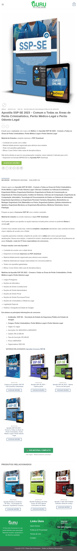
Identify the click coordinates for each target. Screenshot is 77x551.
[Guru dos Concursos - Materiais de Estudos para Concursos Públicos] (38, 4)
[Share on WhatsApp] (3, 168)
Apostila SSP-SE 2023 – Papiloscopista (38, 385)
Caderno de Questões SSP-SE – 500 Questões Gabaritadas (14, 385)
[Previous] (1, 492)
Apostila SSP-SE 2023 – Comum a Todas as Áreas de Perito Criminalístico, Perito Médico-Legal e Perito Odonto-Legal (14, 431)
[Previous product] (7, 126)
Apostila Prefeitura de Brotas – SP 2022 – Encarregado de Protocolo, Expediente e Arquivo (13, 503)
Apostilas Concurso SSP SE (35, 349)
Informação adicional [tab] (19, 180)
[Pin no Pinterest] (17, 168)
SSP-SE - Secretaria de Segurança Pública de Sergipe (38, 109)
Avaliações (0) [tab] (34, 180)
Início (4, 109)
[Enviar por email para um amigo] (14, 168)
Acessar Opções (12, 163)
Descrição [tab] (5, 180)
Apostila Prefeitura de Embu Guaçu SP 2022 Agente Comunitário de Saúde (38, 503)
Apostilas (12, 109)
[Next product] (3, 126)
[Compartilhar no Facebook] (7, 168)
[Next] (75, 492)
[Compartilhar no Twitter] (10, 168)
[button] (3, 4)
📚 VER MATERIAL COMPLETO (38, 450)
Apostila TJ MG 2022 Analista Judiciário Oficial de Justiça (64, 502)
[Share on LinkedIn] (21, 168)
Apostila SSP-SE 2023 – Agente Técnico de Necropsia (63, 385)
